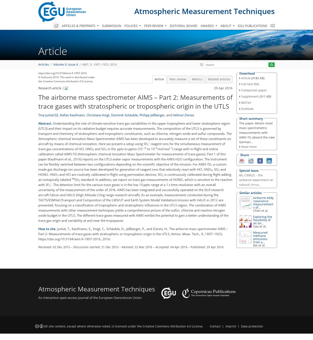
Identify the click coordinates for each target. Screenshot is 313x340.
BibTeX (246, 103)
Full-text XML (250, 84)
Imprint (230, 326)
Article (159, 79)
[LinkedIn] (269, 160)
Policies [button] (131, 26)
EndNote (247, 109)
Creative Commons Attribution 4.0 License (172, 326)
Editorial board (183, 26)
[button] (201, 64)
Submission (111, 26)
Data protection (252, 326)
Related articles (219, 79)
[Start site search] (271, 64)
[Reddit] (251, 160)
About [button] (226, 26)
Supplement (250, 96)
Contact (215, 326)
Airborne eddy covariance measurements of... (263, 202)
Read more (249, 147)
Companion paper (254, 90)
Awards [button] (208, 26)
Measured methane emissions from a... (260, 237)
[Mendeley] (242, 160)
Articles (43, 64)
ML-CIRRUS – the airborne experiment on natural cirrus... (256, 180)
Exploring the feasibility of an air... (262, 220)
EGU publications (252, 26)
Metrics (197, 79)
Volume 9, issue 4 (65, 64)
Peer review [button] (154, 26)
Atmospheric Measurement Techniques (204, 11)
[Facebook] (260, 160)
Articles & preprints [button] (79, 26)
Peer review (177, 79)
